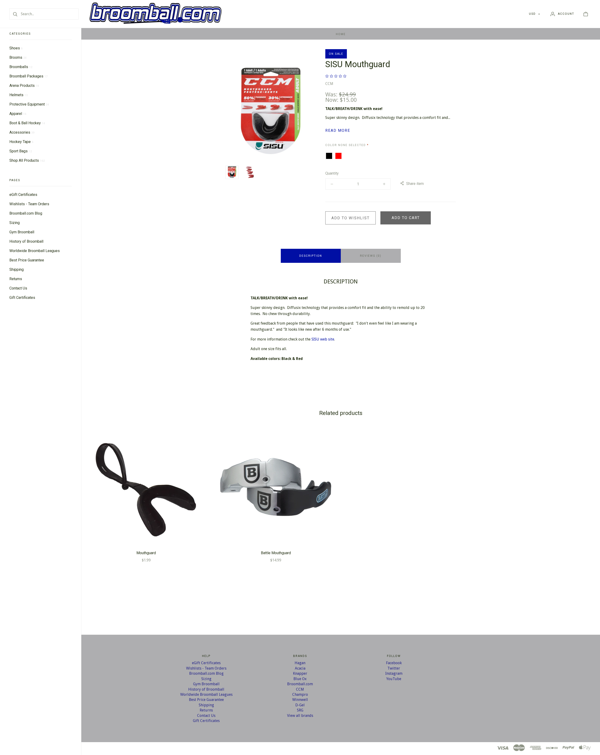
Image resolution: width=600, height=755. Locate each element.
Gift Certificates (22, 297)
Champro (300, 694)
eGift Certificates (23, 194)
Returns (15, 279)
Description (310, 255)
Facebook (394, 663)
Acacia (300, 668)
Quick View (146, 471)
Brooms (17, 57)
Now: (332, 100)
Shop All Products (27, 160)
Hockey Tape (21, 141)
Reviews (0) (370, 255)
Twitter (393, 668)
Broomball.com (300, 684)
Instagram (393, 673)
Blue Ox (300, 679)
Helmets (18, 95)
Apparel (17, 113)
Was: (332, 94)
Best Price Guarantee (26, 260)
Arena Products (24, 85)
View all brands (300, 715)
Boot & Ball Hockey (27, 123)
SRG (300, 710)
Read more (337, 130)
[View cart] (586, 13)
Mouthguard (146, 553)
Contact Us (18, 288)
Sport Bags (20, 151)
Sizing (14, 222)
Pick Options (146, 486)
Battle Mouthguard (276, 553)
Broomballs (20, 67)
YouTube (393, 679)
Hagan (300, 663)
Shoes (15, 48)
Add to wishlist (350, 218)
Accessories (21, 132)
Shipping (16, 269)
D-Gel (300, 705)
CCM (329, 83)
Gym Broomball (21, 232)
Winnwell (300, 699)
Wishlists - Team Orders (29, 204)
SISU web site (322, 339)
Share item (415, 183)
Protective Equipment (29, 104)
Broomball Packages (28, 76)
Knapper (300, 673)
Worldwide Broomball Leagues (34, 251)
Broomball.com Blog (25, 213)
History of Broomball (26, 241)
